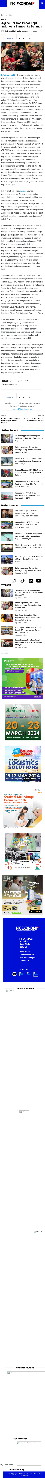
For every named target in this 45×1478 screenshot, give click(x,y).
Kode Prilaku (25, 951)
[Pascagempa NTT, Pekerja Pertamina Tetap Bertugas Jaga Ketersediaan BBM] (7, 496)
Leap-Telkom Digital (10, 384)
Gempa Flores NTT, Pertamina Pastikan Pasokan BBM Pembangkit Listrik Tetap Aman (29, 483)
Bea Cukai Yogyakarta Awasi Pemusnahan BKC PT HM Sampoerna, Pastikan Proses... (27, 513)
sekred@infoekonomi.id (22, 409)
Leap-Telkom (25, 381)
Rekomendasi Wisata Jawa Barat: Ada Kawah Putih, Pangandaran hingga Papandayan (28, 536)
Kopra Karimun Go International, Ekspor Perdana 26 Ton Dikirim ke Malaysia (28, 642)
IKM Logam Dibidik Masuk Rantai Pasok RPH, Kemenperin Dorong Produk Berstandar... (28, 629)
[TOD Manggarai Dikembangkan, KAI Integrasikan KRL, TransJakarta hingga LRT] (7, 438)
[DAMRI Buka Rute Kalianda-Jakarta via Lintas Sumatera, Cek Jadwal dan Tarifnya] (7, 461)
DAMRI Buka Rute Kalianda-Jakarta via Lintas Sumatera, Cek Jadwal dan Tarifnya (29, 461)
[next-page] (6, 652)
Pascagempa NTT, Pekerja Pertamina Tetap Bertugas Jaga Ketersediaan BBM (27, 495)
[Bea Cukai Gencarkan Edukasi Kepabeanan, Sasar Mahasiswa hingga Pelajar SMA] (7, 618)
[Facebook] (18, 1436)
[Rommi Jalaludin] (3, 31)
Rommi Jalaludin (14, 31)
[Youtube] (31, 1436)
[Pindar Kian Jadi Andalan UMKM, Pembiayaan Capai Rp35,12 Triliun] (7, 548)
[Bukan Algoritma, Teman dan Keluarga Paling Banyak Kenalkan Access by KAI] (7, 450)
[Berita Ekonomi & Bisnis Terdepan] (22, 4)
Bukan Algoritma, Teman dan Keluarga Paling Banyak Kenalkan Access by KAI (28, 449)
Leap (17, 381)
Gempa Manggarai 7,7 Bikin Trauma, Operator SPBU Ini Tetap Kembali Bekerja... (29, 472)
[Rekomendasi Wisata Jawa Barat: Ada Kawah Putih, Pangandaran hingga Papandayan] (7, 536)
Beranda (4, 15)
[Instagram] (25, 1436)
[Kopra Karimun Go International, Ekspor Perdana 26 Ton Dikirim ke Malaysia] (7, 643)
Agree (23, 191)
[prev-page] (2, 652)
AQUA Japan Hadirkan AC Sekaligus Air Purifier (34, 419)
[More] (29, 36)
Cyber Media (25, 944)
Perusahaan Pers (27, 954)
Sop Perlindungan (27, 957)
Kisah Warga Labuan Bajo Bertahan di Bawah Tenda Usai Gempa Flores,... (29, 559)
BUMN (11, 15)
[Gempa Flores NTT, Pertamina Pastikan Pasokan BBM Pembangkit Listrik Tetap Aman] (7, 484)
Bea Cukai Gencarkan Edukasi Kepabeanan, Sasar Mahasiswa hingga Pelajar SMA (27, 617)
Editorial (23, 947)
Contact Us (24, 960)
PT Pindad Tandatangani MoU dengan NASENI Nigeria (11, 420)
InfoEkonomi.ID (8, 75)
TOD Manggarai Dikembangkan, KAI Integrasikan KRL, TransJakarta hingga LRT (29, 438)
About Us (23, 941)
